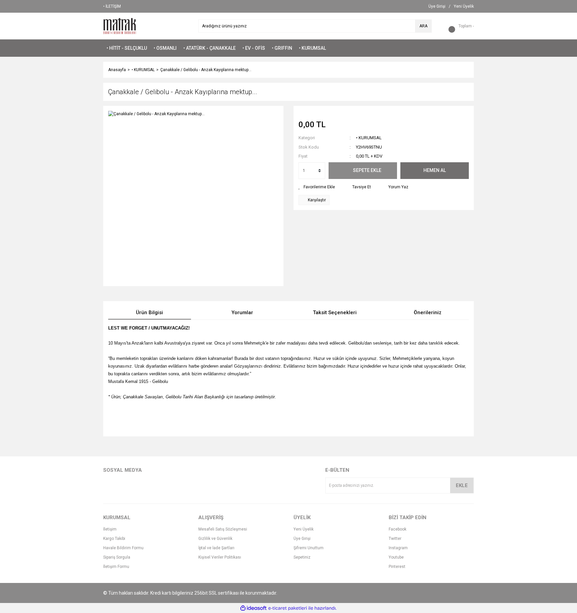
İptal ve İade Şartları (216, 548)
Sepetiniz (302, 557)
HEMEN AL (434, 170)
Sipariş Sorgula (116, 557)
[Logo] (119, 25)
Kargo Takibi (114, 538)
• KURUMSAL (369, 137)
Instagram (398, 548)
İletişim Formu (116, 566)
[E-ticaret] (287, 608)
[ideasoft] (253, 608)
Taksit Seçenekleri (335, 313)
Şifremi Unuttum (309, 548)
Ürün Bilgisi (149, 313)
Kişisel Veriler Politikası (219, 557)
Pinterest (397, 566)
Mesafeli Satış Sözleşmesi (222, 529)
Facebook (397, 529)
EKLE (462, 485)
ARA (423, 26)
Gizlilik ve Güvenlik (215, 538)
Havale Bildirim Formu (123, 548)
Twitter (395, 538)
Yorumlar (242, 313)
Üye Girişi (302, 538)
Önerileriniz (427, 313)
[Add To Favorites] (317, 187)
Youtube (396, 557)
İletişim (110, 529)
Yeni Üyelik (304, 529)
